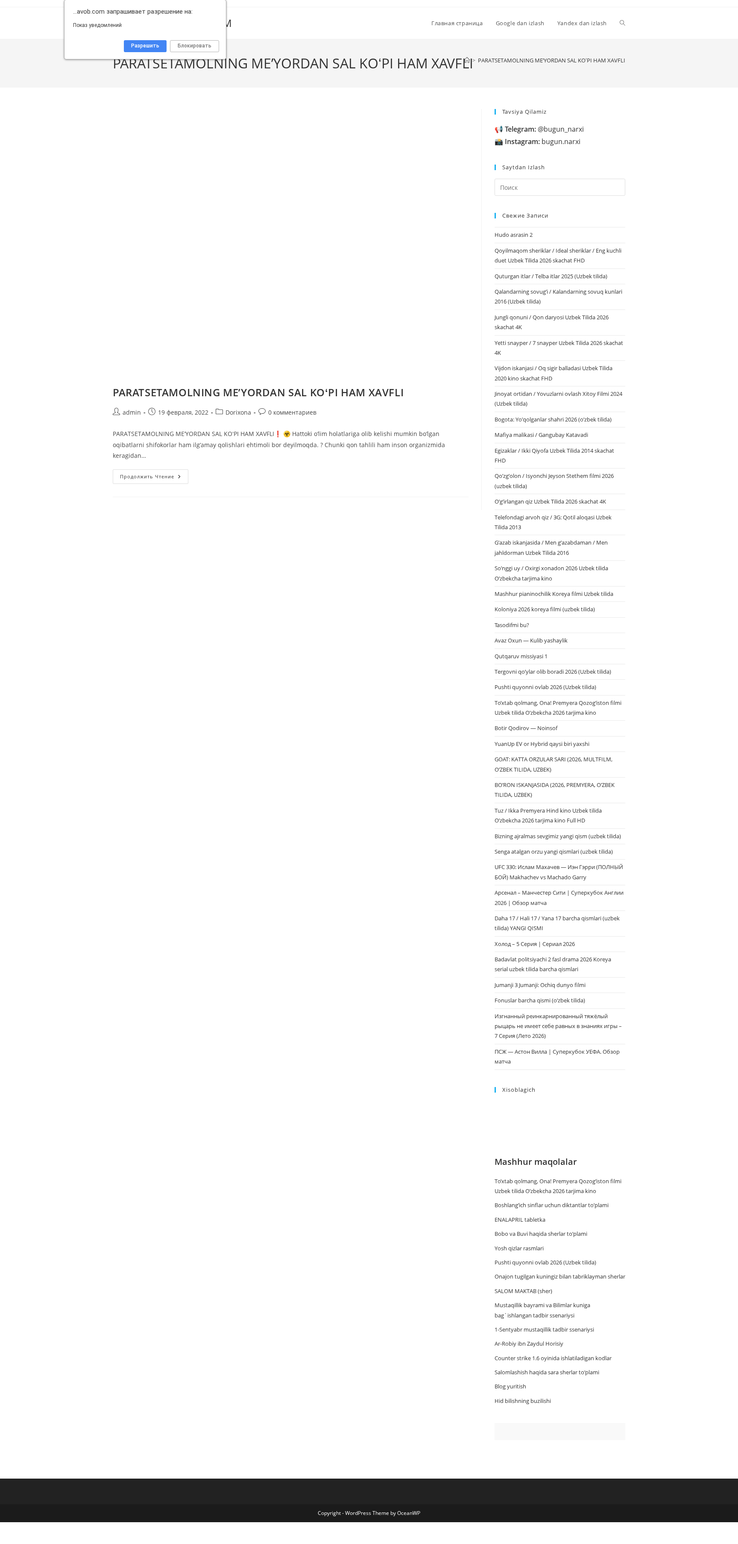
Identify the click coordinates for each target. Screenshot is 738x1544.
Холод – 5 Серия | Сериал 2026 (535, 944)
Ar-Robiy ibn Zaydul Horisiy (529, 1343)
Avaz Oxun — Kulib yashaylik (531, 640)
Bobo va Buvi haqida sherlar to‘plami (541, 1234)
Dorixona (238, 412)
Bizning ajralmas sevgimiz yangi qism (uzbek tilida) (558, 836)
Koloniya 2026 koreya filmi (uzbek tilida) (545, 609)
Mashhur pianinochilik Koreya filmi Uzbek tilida (554, 594)
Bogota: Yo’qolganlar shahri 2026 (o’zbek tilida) (553, 419)
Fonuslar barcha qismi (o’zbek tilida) (540, 1000)
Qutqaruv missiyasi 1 (521, 656)
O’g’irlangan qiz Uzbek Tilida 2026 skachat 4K (550, 501)
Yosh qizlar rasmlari (519, 1248)
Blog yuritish (510, 1386)
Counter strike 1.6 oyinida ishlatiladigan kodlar (553, 1358)
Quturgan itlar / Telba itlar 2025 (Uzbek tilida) (551, 276)
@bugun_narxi (544, 129)
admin (132, 412)
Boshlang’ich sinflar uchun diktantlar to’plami (552, 1205)
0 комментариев (292, 412)
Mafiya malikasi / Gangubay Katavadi (541, 435)
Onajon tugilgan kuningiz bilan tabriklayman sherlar (560, 1276)
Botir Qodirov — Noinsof (526, 728)
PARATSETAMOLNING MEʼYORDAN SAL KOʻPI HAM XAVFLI (551, 60)
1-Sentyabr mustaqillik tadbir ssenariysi (544, 1329)
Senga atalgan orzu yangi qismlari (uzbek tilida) (554, 851)
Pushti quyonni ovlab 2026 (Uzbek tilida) (545, 687)
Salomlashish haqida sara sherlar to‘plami (547, 1372)
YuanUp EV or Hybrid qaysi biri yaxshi (542, 744)
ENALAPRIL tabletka (520, 1219)
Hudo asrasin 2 (514, 235)
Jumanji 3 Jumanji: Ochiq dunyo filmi (540, 985)
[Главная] (467, 60)
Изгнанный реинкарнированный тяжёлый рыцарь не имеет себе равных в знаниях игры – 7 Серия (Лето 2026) (558, 1026)
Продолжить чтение (154, 478)
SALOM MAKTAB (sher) (523, 1291)
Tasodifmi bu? (512, 625)
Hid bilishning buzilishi (523, 1401)
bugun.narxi (542, 141)
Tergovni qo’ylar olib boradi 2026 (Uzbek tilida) (553, 671)
